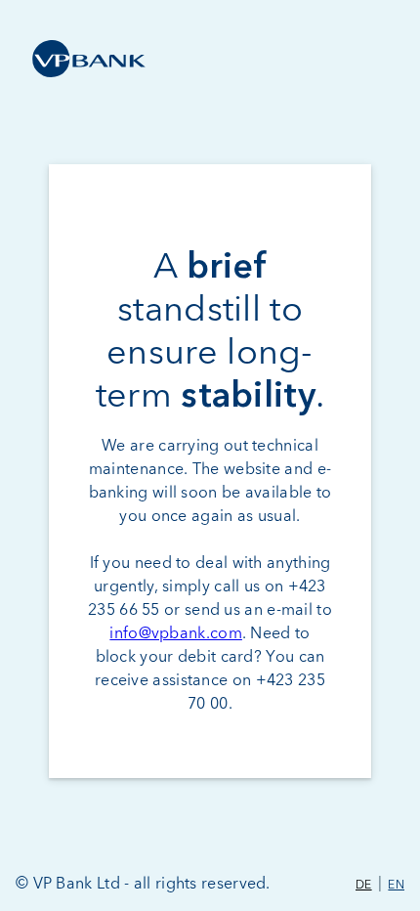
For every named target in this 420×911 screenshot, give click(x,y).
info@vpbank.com (175, 633)
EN (396, 885)
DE (364, 885)
